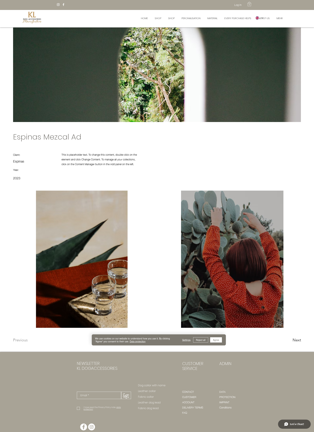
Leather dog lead (149, 402)
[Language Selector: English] (259, 17)
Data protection (138, 341)
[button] (249, 4)
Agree (216, 340)
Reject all (200, 340)
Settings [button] (186, 340)
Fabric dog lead (148, 408)
